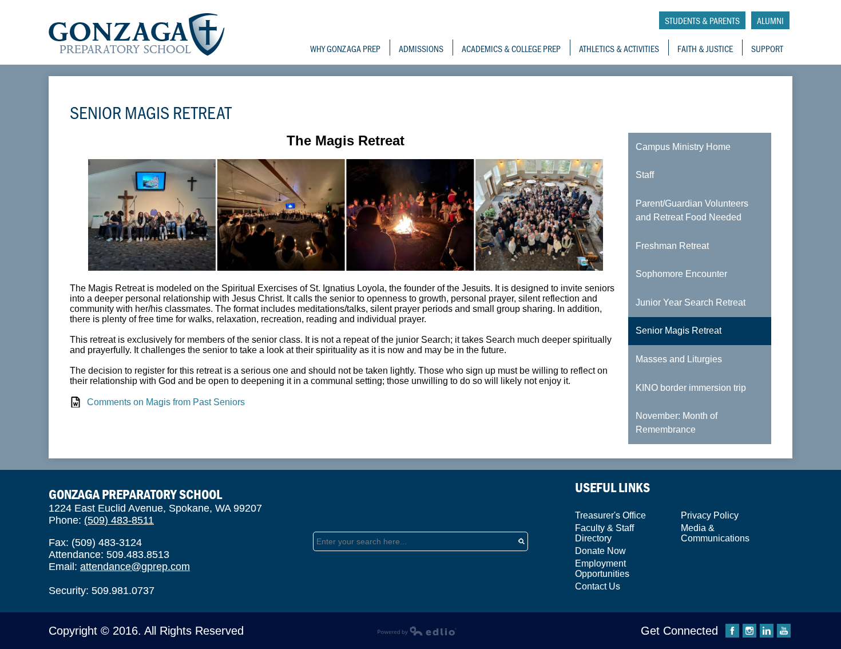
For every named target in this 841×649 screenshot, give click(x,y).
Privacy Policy (710, 515)
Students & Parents (702, 20)
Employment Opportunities (602, 569)
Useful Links (612, 487)
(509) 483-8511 (119, 520)
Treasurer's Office (610, 515)
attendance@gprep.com (135, 566)
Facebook (732, 631)
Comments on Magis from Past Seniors (166, 402)
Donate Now (600, 551)
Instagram (749, 631)
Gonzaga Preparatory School (137, 34)
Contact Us (597, 586)
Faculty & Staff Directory (604, 533)
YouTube (784, 631)
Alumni (770, 20)
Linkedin (766, 631)
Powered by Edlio (417, 630)
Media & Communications (715, 533)
